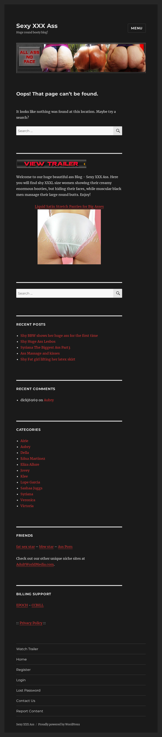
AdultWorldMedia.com (35, 564)
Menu (137, 28)
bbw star (46, 547)
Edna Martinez (32, 458)
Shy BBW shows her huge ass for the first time (59, 335)
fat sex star (25, 547)
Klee (24, 476)
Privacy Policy (31, 623)
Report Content (29, 711)
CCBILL (38, 605)
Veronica (27, 500)
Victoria (27, 506)
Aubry (49, 400)
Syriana (26, 494)
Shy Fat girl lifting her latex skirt (47, 359)
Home (21, 659)
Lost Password (28, 690)
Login (21, 680)
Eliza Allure (29, 464)
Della (24, 452)
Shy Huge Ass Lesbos (37, 341)
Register (23, 670)
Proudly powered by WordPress (59, 724)
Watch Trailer (27, 649)
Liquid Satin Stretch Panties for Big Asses (69, 206)
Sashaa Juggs (31, 488)
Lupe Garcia (30, 482)
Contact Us (25, 701)
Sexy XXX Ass (37, 25)
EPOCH (22, 605)
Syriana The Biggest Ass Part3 (45, 347)
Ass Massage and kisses (40, 353)
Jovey (25, 470)
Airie (24, 441)
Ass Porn (65, 547)
